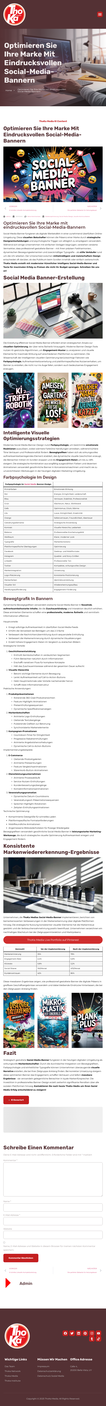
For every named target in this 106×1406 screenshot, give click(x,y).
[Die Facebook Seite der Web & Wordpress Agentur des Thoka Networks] (65, 1333)
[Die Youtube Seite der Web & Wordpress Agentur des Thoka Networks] (98, 1333)
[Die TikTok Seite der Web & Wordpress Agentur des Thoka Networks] (98, 1339)
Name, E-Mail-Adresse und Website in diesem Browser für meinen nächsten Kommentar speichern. (49, 1248)
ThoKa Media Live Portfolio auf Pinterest (53, 939)
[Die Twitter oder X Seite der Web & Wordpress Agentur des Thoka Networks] (72, 1333)
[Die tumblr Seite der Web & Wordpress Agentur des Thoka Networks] (92, 1339)
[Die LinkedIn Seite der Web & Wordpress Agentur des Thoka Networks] (78, 1333)
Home (8, 90)
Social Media (30, 484)
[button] (100, 14)
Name (7, 1201)
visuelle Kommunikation (82, 216)
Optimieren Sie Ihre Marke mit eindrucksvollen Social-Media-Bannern (42, 90)
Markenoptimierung (52, 216)
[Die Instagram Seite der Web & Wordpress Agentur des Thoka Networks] (92, 1333)
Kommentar (10, 1160)
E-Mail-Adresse (11, 1215)
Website (7, 1229)
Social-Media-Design (66, 216)
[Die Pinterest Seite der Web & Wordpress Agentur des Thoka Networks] (85, 1333)
